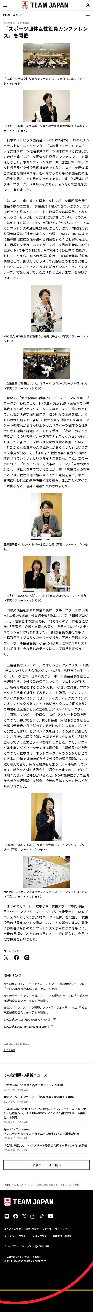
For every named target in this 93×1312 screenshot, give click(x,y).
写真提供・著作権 (62, 1236)
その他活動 (9, 1050)
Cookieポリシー (40, 1236)
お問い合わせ (31, 1228)
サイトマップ (62, 1228)
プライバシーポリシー (16, 1236)
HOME (6, 1184)
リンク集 (47, 1228)
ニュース (18, 1184)
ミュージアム (11, 1246)
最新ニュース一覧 (45, 1165)
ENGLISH (44, 1246)
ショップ (26, 1246)
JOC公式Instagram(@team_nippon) (26, 1026)
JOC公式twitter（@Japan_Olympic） (27, 1019)
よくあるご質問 (12, 1228)
